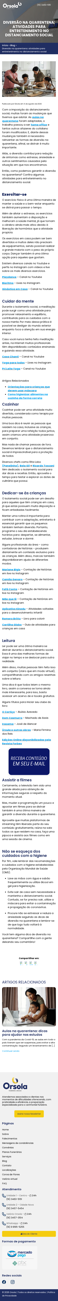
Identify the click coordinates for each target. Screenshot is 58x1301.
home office (39, 124)
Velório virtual (9, 1179)
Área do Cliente (29, 1233)
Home (5, 1129)
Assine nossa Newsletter (29, 1113)
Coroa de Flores (11, 1174)
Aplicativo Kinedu (13, 609)
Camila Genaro (12, 579)
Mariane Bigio (11, 569)
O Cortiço (8, 712)
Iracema (8, 724)
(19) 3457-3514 (14, 1217)
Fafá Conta (9, 589)
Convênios (8, 1147)
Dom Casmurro (12, 718)
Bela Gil (25, 465)
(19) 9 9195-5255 (15, 1227)
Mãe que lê (9, 599)
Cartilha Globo (12, 624)
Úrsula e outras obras (16, 730)
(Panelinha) (10, 465)
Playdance (9, 277)
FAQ (4, 1183)
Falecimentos (9, 1138)
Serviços (6, 1156)
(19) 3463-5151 (14, 1199)
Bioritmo (8, 283)
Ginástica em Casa (15, 289)
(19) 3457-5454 (15, 1208)
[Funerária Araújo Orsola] (15, 1084)
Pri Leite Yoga (11, 368)
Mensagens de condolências (18, 1143)
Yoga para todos (13, 362)
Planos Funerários (12, 1152)
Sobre (5, 1134)
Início (5, 45)
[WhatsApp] (31, 963)
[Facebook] (21, 963)
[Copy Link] (36, 963)
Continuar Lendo (10, 1050)
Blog (12, 45)
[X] (26, 963)
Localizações (9, 1170)
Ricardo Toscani (43, 465)
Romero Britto (11, 618)
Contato (6, 1165)
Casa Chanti (10, 356)
